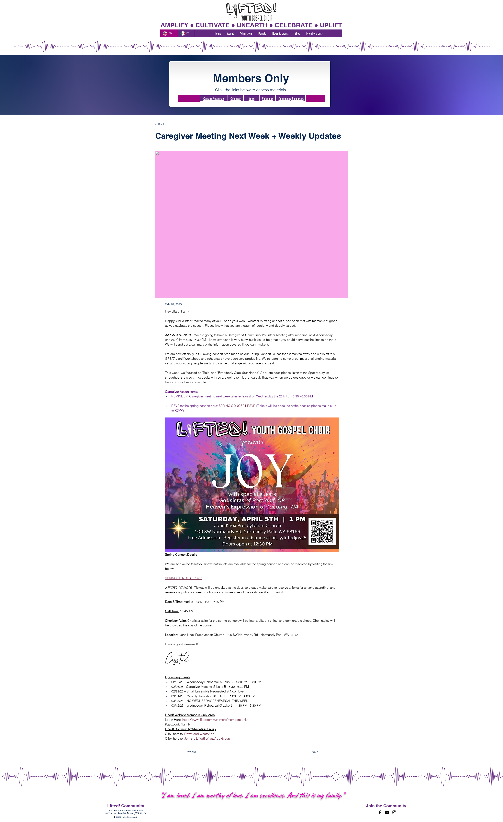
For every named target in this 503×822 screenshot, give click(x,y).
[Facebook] (379, 812)
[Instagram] (394, 812)
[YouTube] (387, 812)
